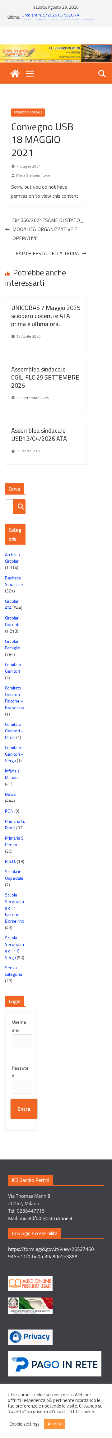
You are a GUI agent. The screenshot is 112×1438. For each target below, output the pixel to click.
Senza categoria (13, 970)
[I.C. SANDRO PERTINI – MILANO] (14, 73)
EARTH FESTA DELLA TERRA (47, 253)
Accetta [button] (54, 1424)
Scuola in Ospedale (14, 874)
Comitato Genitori (13, 667)
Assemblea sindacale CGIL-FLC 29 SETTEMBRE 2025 (45, 377)
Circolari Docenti (12, 621)
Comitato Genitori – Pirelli (14, 730)
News (10, 794)
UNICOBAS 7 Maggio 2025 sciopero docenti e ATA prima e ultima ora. (45, 316)
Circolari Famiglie (12, 644)
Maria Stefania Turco (33, 175)
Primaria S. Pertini (15, 841)
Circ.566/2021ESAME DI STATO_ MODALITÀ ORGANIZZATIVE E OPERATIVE (47, 229)
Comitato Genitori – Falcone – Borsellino (14, 697)
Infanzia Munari (12, 774)
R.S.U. (10, 861)
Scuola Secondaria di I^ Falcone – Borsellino (14, 908)
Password (20, 1072)
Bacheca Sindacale (28, 112)
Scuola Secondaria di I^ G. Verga (14, 947)
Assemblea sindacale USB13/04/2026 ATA (39, 434)
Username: (19, 1026)
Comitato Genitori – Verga (14, 754)
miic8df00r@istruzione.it (46, 1218)
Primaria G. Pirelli (15, 824)
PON (9, 811)
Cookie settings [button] (24, 1424)
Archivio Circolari (12, 557)
